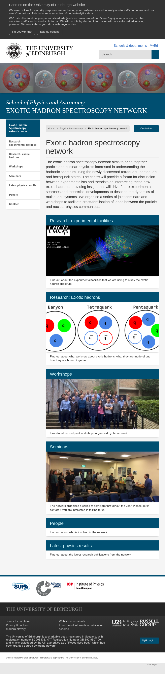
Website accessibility (72, 621)
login (152, 664)
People (13, 194)
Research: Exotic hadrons (75, 297)
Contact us (146, 128)
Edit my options (49, 31)
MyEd (154, 45)
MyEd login (148, 640)
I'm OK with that (22, 31)
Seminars (15, 176)
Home (51, 128)
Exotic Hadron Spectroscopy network (76, 110)
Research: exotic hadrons (19, 156)
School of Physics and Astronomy (45, 102)
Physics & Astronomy (71, 128)
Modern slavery (16, 628)
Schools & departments (130, 45)
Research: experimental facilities (22, 143)
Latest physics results (22, 185)
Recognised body (79, 642)
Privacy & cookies (17, 625)
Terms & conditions (18, 621)
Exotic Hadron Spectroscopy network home (18, 128)
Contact (14, 204)
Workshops (16, 166)
